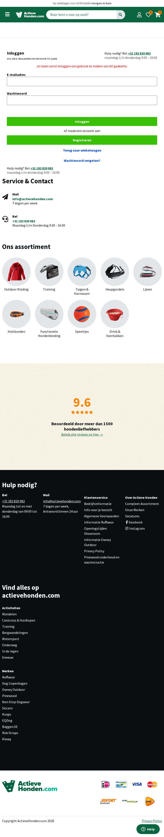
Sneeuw (7, 657)
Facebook (135, 522)
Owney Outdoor (13, 689)
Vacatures (132, 516)
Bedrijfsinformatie (97, 504)
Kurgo (6, 714)
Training (8, 626)
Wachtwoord (17, 93)
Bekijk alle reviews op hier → (82, 434)
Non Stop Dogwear (16, 702)
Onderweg (9, 645)
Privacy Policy (94, 551)
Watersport (10, 639)
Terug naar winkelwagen (82, 150)
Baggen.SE (10, 726)
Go (120, 14)
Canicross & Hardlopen (18, 620)
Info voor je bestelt (98, 510)
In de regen (10, 651)
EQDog (7, 720)
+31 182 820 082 (139, 53)
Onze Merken (134, 510)
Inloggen (82, 121)
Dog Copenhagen (14, 683)
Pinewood (9, 696)
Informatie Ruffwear (99, 522)
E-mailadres (16, 74)
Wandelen (9, 614)
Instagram (137, 528)
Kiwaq (6, 739)
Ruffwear (8, 677)
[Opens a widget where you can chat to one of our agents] (148, 829)
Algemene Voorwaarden (101, 516)
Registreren (82, 140)
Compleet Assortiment (142, 504)
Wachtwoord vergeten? (82, 160)
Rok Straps (10, 733)
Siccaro (7, 708)
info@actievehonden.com (32, 199)
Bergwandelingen (15, 632)
